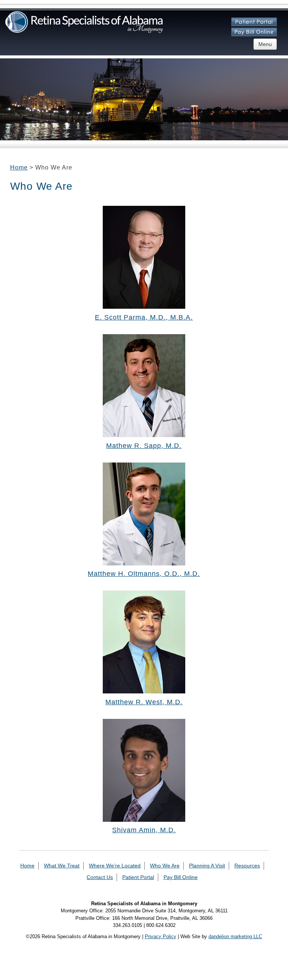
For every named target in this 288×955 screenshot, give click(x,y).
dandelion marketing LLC (235, 936)
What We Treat (62, 866)
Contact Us (100, 877)
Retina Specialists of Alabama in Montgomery (84, 22)
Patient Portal (138, 877)
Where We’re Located (115, 866)
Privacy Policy (160, 936)
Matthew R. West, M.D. (144, 702)
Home (19, 167)
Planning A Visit (207, 866)
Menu (265, 44)
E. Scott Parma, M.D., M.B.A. (144, 317)
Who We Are (165, 866)
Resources (247, 866)
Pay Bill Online (181, 877)
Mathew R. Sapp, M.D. (144, 445)
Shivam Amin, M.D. (144, 830)
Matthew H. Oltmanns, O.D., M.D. (144, 573)
